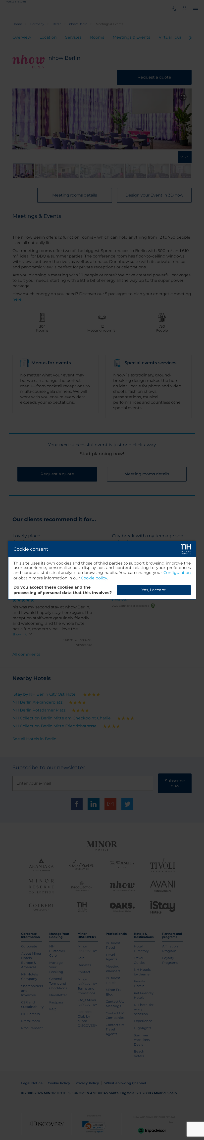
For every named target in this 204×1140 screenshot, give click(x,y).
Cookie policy (94, 578)
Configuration (177, 572)
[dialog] (102, 570)
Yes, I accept (154, 590)
